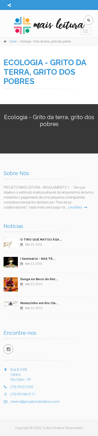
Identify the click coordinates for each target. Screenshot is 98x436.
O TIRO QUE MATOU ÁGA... (41, 239)
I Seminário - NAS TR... (37, 258)
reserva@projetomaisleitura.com (35, 402)
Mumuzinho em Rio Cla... (39, 303)
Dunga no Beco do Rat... (39, 279)
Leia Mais (75, 207)
